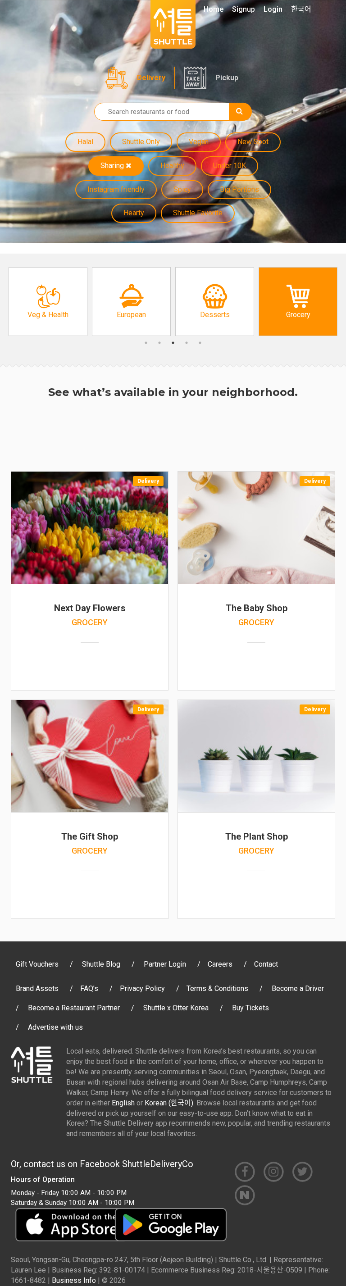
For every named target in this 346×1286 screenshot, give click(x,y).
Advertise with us (55, 1027)
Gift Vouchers (37, 964)
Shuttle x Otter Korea (176, 1008)
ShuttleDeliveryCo (157, 1164)
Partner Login (165, 964)
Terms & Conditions (217, 988)
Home (213, 9)
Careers (220, 964)
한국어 (301, 9)
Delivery (151, 77)
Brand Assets (37, 988)
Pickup (226, 77)
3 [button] (173, 342)
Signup (243, 9)
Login (273, 9)
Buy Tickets (250, 1008)
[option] (48, 301)
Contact (266, 964)
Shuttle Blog (101, 964)
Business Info (74, 1280)
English (123, 1103)
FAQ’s (89, 988)
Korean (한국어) (169, 1103)
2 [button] (159, 342)
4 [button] (186, 342)
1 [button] (145, 342)
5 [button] (200, 342)
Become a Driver (298, 988)
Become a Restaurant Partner (74, 1008)
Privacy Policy (142, 988)
